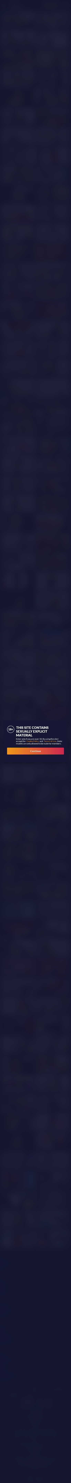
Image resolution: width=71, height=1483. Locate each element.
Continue (35, 751)
